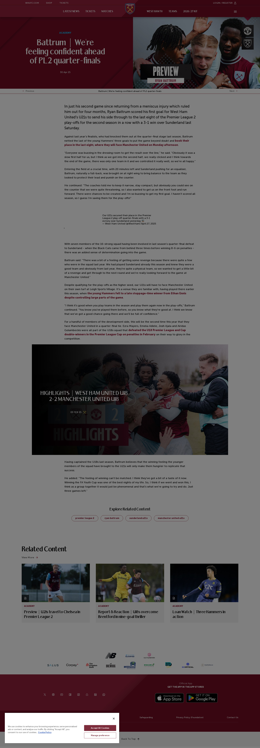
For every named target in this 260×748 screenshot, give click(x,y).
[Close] (113, 718)
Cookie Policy (44, 732)
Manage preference (100, 735)
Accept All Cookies (100, 728)
